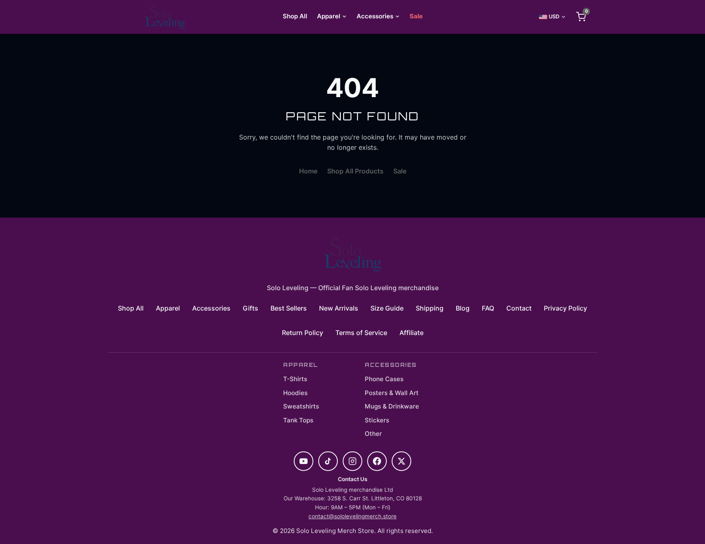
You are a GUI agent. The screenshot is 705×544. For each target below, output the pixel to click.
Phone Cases (384, 379)
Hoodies (295, 393)
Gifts (250, 308)
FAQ (488, 308)
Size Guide (386, 308)
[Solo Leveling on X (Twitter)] (401, 461)
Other (373, 433)
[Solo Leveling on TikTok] (328, 461)
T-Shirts (295, 379)
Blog (463, 308)
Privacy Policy (565, 308)
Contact (519, 308)
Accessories (375, 16)
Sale (416, 16)
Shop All (295, 16)
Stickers (377, 420)
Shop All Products (355, 171)
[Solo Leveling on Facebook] (377, 461)
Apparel (328, 16)
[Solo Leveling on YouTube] (303, 461)
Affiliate (411, 333)
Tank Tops (298, 420)
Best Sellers (288, 308)
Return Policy (302, 333)
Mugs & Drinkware (392, 406)
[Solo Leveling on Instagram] (352, 461)
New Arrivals (338, 308)
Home (308, 171)
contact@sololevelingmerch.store (352, 516)
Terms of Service (361, 333)
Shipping (429, 308)
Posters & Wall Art (392, 393)
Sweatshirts (301, 406)
